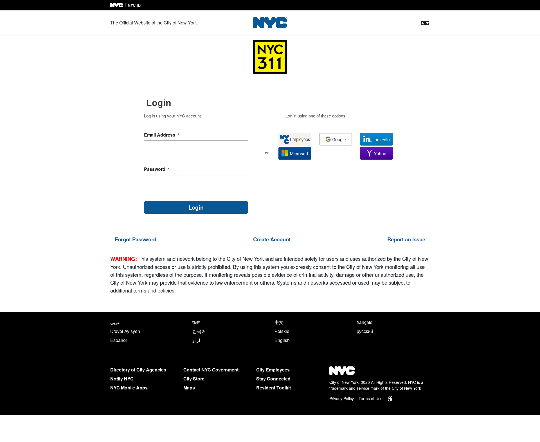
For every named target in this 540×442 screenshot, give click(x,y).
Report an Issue (406, 239)
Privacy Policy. (342, 398)
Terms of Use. (371, 398)
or (267, 152)
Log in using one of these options (315, 116)
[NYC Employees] (294, 139)
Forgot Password (135, 239)
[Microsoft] (294, 153)
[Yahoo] (376, 153)
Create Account (272, 239)
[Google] (335, 139)
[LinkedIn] (376, 139)
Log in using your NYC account (172, 116)
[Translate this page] (425, 23)
